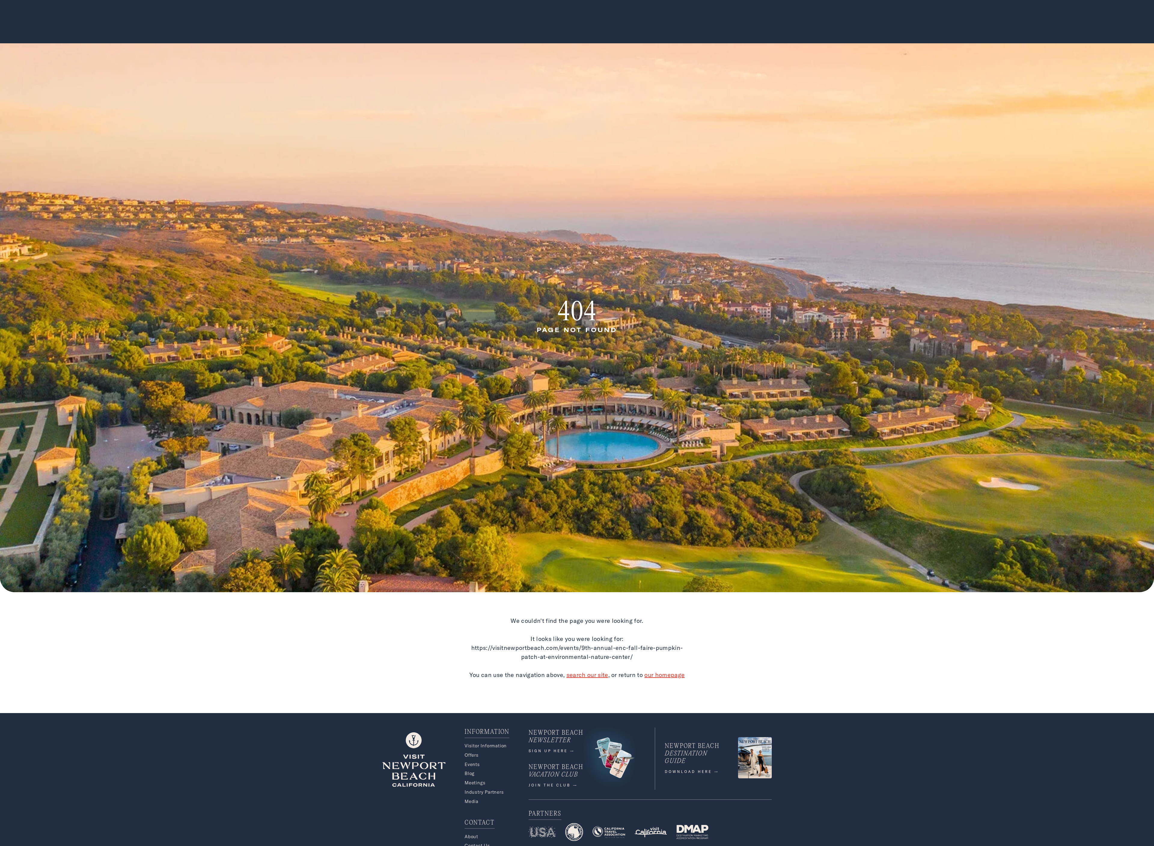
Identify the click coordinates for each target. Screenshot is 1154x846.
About (471, 836)
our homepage (664, 674)
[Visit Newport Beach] (413, 785)
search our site (587, 674)
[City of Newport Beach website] (574, 833)
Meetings (475, 783)
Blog (470, 773)
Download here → (692, 771)
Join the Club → (553, 785)
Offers (472, 755)
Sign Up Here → (552, 751)
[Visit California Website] (651, 833)
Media (471, 801)
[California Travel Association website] (609, 833)
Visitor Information (486, 746)
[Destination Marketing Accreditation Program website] (692, 833)
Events (472, 764)
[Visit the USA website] (542, 833)
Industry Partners (484, 792)
